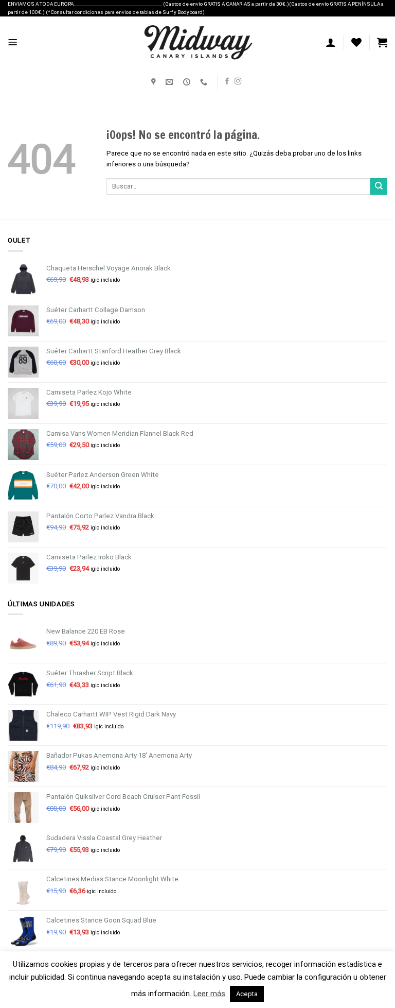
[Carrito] (382, 42)
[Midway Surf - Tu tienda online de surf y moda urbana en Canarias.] (197, 42)
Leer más (209, 993)
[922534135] (205, 82)
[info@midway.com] (170, 82)
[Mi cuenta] (331, 42)
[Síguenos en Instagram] (238, 82)
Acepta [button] (247, 994)
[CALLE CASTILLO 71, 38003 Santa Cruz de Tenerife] (154, 82)
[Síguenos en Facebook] (227, 82)
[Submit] (378, 186)
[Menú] (13, 42)
